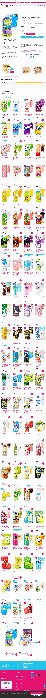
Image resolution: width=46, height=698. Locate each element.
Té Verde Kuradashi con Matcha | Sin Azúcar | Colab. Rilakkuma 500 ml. (40, 434)
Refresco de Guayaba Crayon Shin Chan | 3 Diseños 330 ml (39, 388)
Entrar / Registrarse (42, 5)
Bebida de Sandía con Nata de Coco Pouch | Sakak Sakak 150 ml (28, 617)
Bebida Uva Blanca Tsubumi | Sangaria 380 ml (6, 137)
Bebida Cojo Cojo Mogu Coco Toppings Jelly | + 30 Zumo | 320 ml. (6, 227)
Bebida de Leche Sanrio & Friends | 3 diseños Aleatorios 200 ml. (6, 273)
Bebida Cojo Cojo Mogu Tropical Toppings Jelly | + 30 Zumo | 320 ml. (40, 204)
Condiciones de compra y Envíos (21, 679)
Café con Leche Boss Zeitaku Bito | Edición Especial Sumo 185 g (28, 503)
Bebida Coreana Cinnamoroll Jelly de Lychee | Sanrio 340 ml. (39, 503)
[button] (15, 696)
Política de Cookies (19, 683)
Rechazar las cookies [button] (36, 695)
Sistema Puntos (18, 677)
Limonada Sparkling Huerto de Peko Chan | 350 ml (39, 481)
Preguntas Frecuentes (19, 676)
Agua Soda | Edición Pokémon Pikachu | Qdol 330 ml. (6, 342)
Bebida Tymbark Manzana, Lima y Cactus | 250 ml (17, 158)
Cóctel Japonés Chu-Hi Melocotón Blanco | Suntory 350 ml (39, 365)
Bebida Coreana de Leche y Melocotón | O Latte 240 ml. (6, 180)
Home (22, 15)
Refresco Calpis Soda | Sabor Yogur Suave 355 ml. (17, 434)
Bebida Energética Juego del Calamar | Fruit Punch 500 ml (17, 548)
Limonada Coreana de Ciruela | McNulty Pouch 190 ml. (40, 526)
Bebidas (25, 15)
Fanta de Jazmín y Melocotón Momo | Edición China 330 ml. (39, 571)
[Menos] (21, 33)
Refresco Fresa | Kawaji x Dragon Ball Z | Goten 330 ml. (28, 180)
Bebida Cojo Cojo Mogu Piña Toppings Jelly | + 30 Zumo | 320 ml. (28, 204)
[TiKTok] (39, 675)
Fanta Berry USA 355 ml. (17, 136)
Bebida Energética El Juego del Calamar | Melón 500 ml (27, 548)
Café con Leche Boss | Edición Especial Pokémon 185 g (5, 458)
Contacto (17, 689)
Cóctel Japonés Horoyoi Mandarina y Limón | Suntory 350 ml (17, 365)
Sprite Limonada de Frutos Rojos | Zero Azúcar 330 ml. (5, 388)
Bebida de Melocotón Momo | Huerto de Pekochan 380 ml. (39, 458)
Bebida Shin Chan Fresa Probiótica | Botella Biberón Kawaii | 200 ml (28, 594)
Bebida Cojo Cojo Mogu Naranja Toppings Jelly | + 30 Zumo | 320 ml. (17, 204)
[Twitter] (44, 685)
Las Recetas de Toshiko (20, 687)
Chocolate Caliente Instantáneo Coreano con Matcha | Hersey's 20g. (28, 342)
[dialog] (23, 694)
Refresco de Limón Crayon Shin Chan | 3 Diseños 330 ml (27, 411)
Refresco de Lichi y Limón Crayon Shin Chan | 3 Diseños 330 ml (6, 411)
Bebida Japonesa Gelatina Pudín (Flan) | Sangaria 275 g (40, 548)
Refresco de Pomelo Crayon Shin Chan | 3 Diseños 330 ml (16, 411)
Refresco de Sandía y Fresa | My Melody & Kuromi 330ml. (39, 319)
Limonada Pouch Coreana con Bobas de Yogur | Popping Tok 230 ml (17, 571)
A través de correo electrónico (6, 678)
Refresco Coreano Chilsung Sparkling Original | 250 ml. (5, 319)
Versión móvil (33, 677)
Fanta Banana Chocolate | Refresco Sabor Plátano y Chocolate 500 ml (6, 297)
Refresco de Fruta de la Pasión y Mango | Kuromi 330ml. (17, 319)
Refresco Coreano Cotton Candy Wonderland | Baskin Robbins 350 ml (28, 273)
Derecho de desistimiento (20, 680)
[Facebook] (44, 687)
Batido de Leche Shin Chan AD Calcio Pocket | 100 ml (17, 617)
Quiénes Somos (18, 674)
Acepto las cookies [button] (36, 693)
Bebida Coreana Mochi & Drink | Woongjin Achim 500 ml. (6, 434)
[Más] (24, 33)
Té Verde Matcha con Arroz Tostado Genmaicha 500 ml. (16, 481)
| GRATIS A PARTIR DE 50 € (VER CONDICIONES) (23, 2)
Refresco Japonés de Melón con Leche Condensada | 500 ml (16, 503)
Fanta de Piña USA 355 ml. (40, 136)
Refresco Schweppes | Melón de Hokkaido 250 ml (28, 388)
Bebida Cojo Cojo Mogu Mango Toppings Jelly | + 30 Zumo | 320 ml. (6, 204)
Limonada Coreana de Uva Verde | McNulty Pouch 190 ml (5, 548)
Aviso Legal (18, 682)
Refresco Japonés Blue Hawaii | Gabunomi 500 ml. (17, 388)
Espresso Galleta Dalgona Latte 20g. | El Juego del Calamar (40, 227)
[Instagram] (44, 689)
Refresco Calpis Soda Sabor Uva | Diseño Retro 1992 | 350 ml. (40, 250)
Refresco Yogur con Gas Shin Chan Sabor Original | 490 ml (40, 342)
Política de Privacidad (19, 684)
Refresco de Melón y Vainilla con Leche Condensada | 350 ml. (5, 114)
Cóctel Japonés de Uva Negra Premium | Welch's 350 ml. (28, 250)
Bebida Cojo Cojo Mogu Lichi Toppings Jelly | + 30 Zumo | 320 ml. (40, 180)
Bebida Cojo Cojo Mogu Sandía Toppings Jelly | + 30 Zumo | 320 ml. (28, 227)
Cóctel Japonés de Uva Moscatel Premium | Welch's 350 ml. (5, 250)
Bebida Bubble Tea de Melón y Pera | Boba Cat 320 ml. (17, 526)
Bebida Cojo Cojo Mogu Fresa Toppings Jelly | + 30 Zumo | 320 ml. (17, 227)
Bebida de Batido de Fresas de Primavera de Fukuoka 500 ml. (28, 114)
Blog (16, 686)
